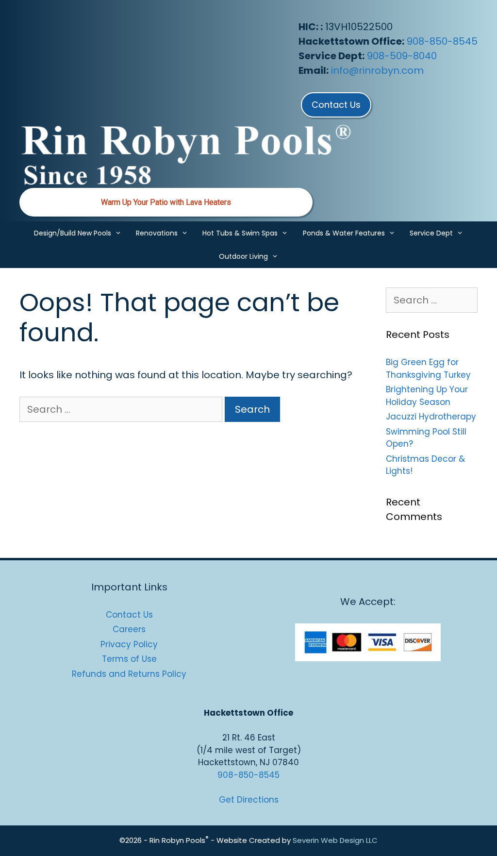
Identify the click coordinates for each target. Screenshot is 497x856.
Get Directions (249, 800)
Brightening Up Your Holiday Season (427, 396)
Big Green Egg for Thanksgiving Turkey (428, 368)
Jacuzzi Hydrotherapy (431, 416)
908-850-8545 (442, 41)
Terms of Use (129, 659)
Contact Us (129, 615)
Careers (129, 629)
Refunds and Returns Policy (129, 674)
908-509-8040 (402, 56)
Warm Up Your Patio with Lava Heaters (166, 202)
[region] (166, 202)
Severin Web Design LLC (335, 840)
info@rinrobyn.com (377, 70)
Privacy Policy (129, 644)
